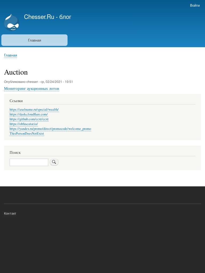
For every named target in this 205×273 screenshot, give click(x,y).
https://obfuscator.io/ (24, 124)
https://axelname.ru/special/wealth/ (34, 109)
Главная (34, 40)
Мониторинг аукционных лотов (31, 88)
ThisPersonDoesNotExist (27, 133)
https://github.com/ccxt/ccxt (29, 119)
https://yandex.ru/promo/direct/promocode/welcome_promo (50, 128)
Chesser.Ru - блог (47, 16)
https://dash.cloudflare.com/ (29, 114)
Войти (195, 5)
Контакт (10, 213)
